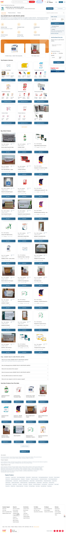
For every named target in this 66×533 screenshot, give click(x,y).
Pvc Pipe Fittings (32, 486)
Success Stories (15, 510)
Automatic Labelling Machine (23, 480)
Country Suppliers (58, 511)
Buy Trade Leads (36, 510)
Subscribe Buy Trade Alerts (38, 511)
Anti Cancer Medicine (36, 484)
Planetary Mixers (8, 484)
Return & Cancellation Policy (7, 511)
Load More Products (24, 446)
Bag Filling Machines (32, 482)
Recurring (61, 53)
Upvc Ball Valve (43, 486)
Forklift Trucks (13, 477)
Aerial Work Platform (39, 480)
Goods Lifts (7, 486)
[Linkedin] (57, 531)
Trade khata (25, 513)
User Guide (4, 510)
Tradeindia (2, 5)
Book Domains (25, 510)
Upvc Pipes (38, 486)
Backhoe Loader (34, 477)
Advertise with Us (26, 508)
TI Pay (24, 511)
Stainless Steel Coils (19, 486)
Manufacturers (57, 508)
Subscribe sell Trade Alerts (48, 511)
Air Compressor (44, 484)
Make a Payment (15, 520)
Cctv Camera (25, 484)
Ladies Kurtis (15, 484)
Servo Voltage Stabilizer (21, 477)
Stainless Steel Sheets (15, 482)
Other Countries (36, 526)
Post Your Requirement (48, 508)
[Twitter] (60, 531)
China (6, 526)
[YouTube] (62, 531)
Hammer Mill (16, 480)
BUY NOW (8, 174)
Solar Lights (56, 484)
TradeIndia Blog (15, 511)
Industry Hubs (57, 510)
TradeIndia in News (16, 513)
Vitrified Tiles (13, 486)
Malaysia (16, 526)
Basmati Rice (28, 477)
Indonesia (20, 526)
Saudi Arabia (27, 526)
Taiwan (9, 526)
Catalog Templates (26, 516)
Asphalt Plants (39, 482)
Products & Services (11, 12)
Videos (56, 514)
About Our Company (16, 508)
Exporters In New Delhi (54, 33)
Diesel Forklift (32, 480)
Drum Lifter (51, 477)
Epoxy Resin (54, 480)
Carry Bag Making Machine (43, 477)
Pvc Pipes (26, 486)
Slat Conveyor (45, 482)
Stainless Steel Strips (23, 482)
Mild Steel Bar (8, 482)
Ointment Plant (51, 482)
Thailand (12, 526)
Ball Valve (30, 484)
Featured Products (58, 513)
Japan (3, 526)
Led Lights (20, 484)
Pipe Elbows (50, 486)
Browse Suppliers (47, 510)
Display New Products (37, 508)
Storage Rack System (47, 480)
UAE (23, 526)
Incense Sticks (50, 484)
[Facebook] (54, 531)
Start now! (57, 71)
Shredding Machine (9, 480)
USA (30, 526)
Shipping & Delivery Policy (6, 513)
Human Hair (8, 477)
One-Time (54, 53)
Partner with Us (15, 518)
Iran (32, 526)
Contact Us (14, 517)
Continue (58, 62)
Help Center (4, 508)
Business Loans (26, 514)
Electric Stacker (56, 477)
